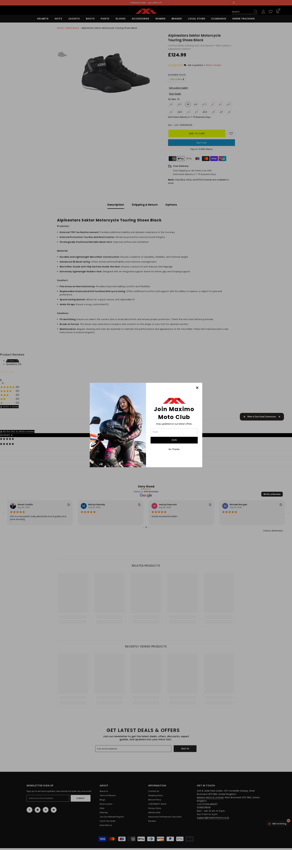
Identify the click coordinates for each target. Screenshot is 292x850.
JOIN (174, 440)
